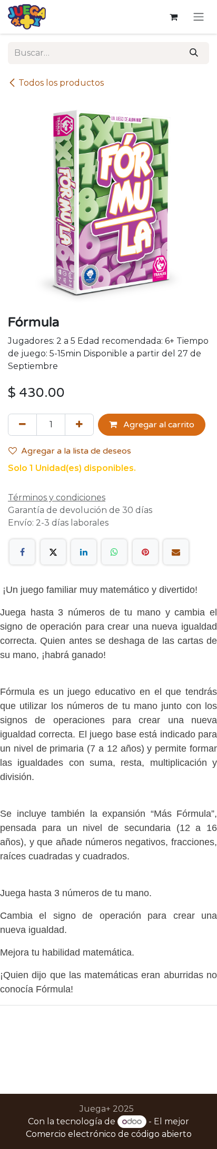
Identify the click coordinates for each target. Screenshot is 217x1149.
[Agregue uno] (79, 425)
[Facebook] (22, 552)
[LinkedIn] (83, 552)
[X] (53, 552)
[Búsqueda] (194, 53)
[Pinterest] (145, 552)
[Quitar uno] (22, 425)
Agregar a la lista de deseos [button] (76, 451)
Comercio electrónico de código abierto (109, 1134)
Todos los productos (61, 83)
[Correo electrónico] (176, 552)
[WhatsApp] (114, 552)
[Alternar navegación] (198, 17)
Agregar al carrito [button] (157, 424)
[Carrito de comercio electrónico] (173, 16)
